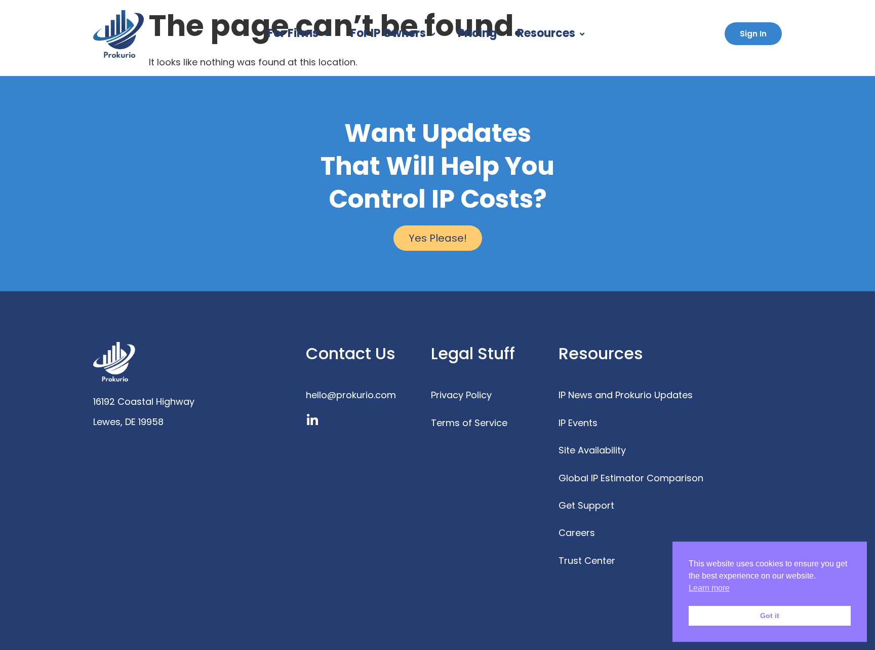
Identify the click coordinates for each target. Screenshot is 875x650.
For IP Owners (388, 33)
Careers (577, 532)
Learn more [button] (709, 588)
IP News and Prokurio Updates (626, 395)
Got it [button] (769, 615)
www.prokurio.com (135, 442)
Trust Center (587, 560)
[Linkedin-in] (312, 420)
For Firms (293, 33)
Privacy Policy (461, 395)
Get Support (586, 505)
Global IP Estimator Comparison (631, 478)
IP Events (578, 422)
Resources (546, 33)
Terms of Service (469, 422)
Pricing (477, 33)
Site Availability (592, 450)
